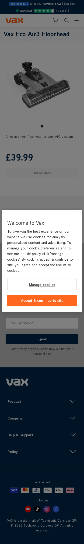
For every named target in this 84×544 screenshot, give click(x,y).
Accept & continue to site (42, 300)
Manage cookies (42, 284)
